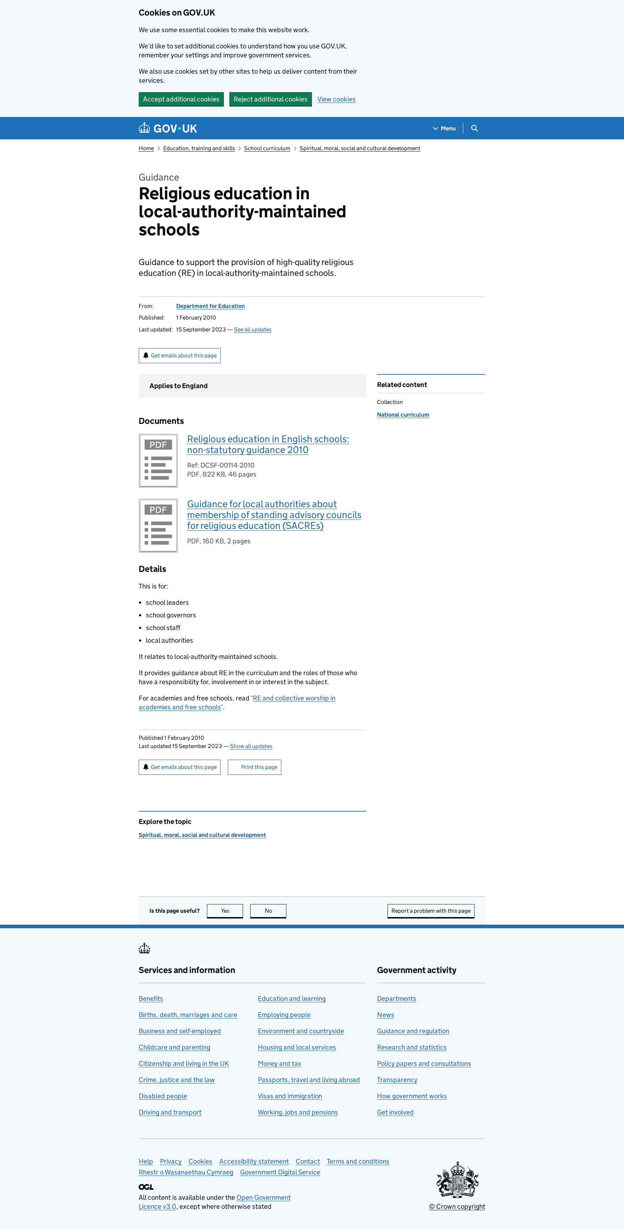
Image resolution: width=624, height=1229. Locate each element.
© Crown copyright (457, 1206)
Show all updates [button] (251, 746)
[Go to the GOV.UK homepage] (168, 128)
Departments (396, 998)
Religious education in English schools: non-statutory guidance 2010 (268, 444)
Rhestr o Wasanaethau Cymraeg (186, 1172)
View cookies (336, 99)
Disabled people (163, 1096)
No (275, 910)
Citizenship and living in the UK (184, 1063)
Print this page (259, 767)
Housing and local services (297, 1047)
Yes (232, 910)
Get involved (395, 1112)
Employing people (284, 1015)
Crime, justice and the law (177, 1080)
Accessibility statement (254, 1161)
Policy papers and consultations (424, 1063)
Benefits (151, 998)
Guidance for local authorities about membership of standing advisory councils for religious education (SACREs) (274, 514)
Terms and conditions (358, 1161)
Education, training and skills (199, 148)
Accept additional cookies (181, 99)
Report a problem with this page (431, 910)
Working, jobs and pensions (298, 1112)
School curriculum (267, 148)
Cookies (200, 1161)
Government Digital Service (280, 1172)
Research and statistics (412, 1047)
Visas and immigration (290, 1096)
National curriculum (403, 414)
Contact (308, 1161)
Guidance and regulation (413, 1031)
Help (146, 1161)
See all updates (253, 329)
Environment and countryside (301, 1031)
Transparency (397, 1080)
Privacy (171, 1161)
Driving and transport (170, 1112)
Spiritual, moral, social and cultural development (360, 148)
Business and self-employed (180, 1031)
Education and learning (292, 998)
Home (146, 148)
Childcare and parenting (174, 1047)
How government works (412, 1096)
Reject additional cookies (271, 99)
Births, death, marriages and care (188, 1015)
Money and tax (279, 1063)
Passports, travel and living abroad (309, 1080)
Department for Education (210, 306)
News (385, 1015)
